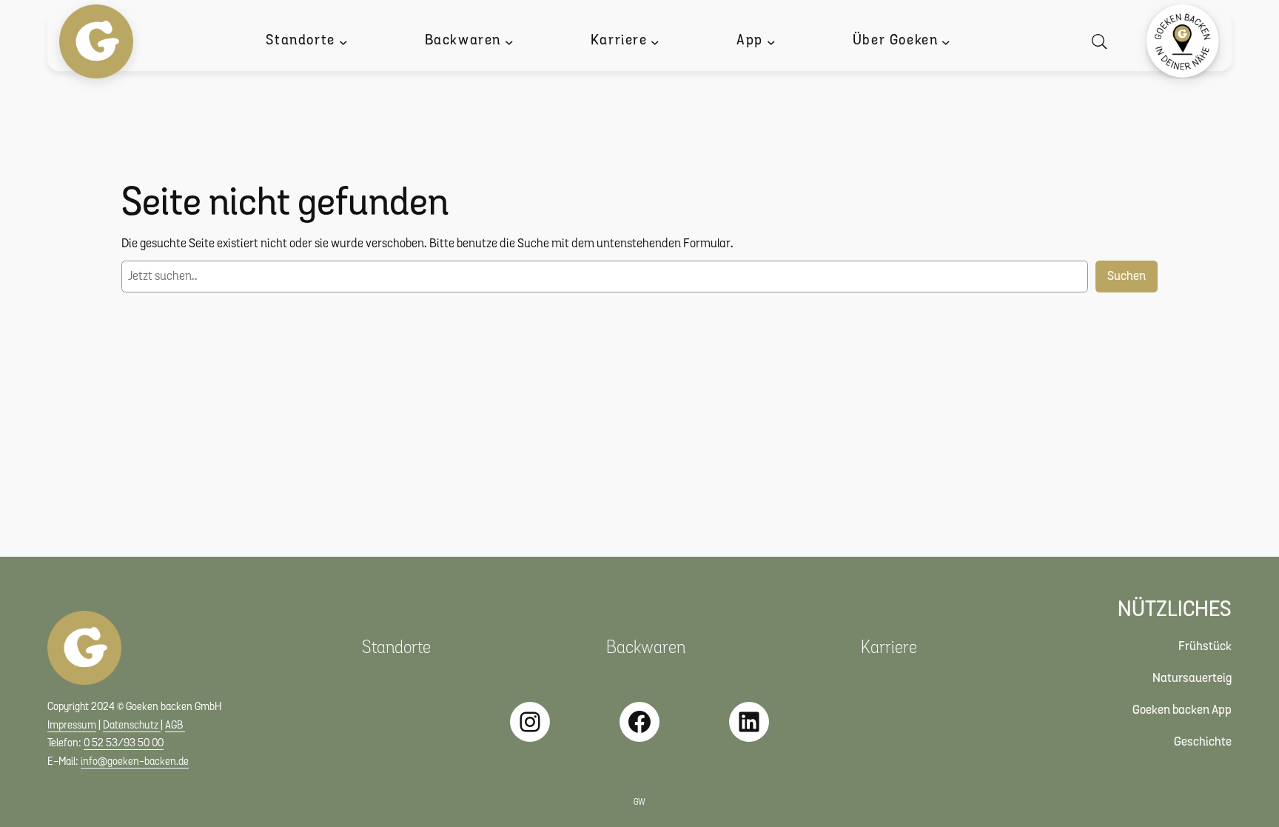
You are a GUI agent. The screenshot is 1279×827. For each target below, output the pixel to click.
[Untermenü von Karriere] (655, 41)
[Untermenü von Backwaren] (509, 41)
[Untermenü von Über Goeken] (945, 41)
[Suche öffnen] (1102, 42)
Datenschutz (132, 725)
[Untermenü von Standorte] (343, 41)
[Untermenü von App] (771, 41)
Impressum (71, 725)
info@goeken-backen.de (135, 762)
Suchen (1126, 276)
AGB (175, 725)
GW (639, 803)
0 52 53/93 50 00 (124, 743)
